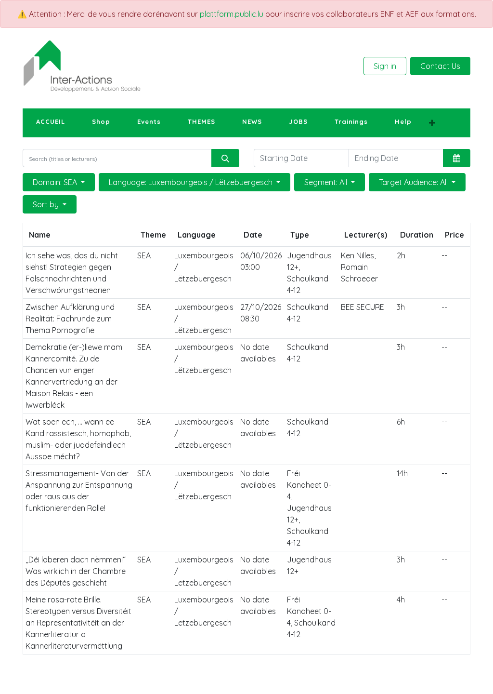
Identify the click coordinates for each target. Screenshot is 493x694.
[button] (432, 123)
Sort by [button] (47, 204)
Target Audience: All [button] (414, 182)
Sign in (385, 66)
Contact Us (440, 66)
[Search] (225, 158)
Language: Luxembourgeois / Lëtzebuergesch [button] (191, 182)
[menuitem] (50, 122)
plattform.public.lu (231, 14)
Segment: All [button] (326, 182)
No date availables (258, 352)
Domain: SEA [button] (56, 182)
